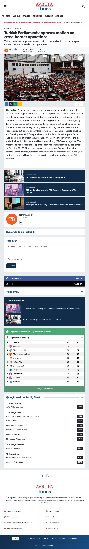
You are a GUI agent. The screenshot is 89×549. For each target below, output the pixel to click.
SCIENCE (59, 16)
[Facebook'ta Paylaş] (6, 104)
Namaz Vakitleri (13, 517)
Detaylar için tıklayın (44, 389)
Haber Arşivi (53, 528)
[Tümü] (82, 292)
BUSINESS (37, 16)
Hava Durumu (54, 511)
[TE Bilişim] (11, 219)
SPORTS (26, 16)
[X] (47, 476)
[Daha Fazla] (20, 104)
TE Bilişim (23, 217)
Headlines (18, 28)
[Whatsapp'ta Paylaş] (15, 104)
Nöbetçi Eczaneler (14, 511)
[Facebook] (42, 476)
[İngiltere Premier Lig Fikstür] (82, 397)
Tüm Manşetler (54, 522)
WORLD (16, 16)
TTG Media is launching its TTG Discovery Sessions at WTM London (74, 23)
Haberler (8, 28)
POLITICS (6, 16)
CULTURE (48, 16)
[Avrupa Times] (44, 6)
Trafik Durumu (53, 517)
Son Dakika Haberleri (14, 528)
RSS (16, 538)
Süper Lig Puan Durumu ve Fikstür (19, 522)
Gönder (11, 266)
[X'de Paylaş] (11, 104)
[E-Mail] (21, 222)
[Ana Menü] (5, 7)
